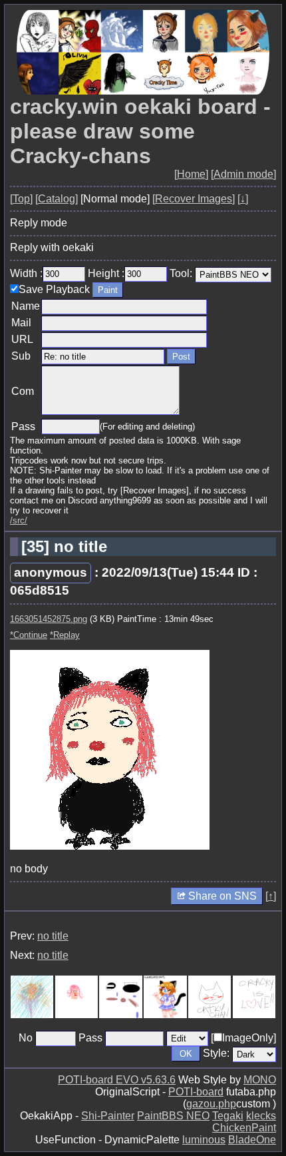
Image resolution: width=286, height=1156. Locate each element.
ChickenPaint (244, 1127)
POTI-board (195, 1091)
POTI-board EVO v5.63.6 (117, 1079)
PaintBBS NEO (173, 1115)
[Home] (191, 174)
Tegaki (227, 1115)
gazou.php (211, 1103)
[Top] (21, 198)
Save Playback (54, 289)
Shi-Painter (107, 1115)
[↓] (242, 198)
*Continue (28, 635)
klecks (261, 1115)
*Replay (65, 635)
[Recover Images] (193, 198)
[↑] (270, 896)
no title (53, 936)
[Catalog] (56, 198)
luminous (203, 1139)
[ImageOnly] (243, 1037)
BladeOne (252, 1139)
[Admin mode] (243, 174)
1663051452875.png (48, 619)
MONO (259, 1079)
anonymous (50, 572)
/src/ (18, 520)
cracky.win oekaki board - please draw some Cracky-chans (140, 131)
